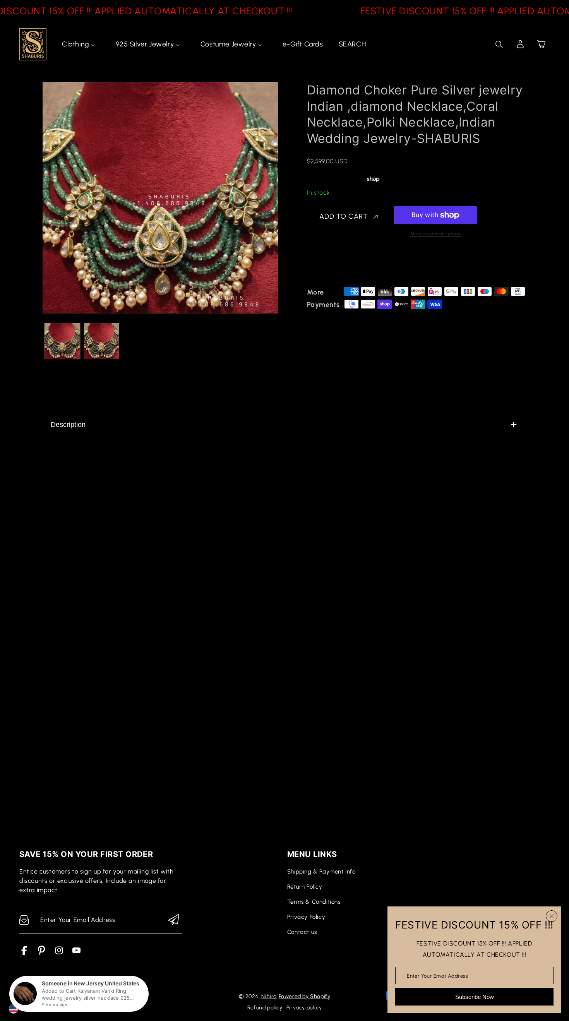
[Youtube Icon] (76, 953)
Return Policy (304, 886)
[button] (541, 44)
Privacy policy (304, 1007)
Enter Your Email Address (437, 975)
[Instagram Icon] (59, 953)
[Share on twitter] (351, 265)
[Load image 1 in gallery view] (62, 341)
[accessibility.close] (551, 916)
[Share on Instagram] (378, 265)
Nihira (269, 996)
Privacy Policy (306, 916)
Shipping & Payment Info (321, 871)
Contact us (302, 931)
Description (68, 424)
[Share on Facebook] (338, 265)
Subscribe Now (474, 997)
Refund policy (265, 1007)
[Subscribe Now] (174, 920)
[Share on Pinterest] (365, 265)
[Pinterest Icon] (41, 953)
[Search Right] (499, 44)
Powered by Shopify (305, 996)
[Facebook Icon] (24, 953)
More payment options (435, 233)
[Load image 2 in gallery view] (102, 341)
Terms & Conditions (314, 901)
